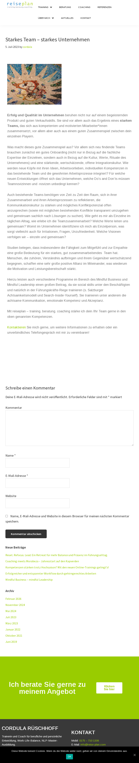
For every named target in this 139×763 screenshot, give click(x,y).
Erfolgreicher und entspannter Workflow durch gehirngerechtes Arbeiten (50, 573)
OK (69, 756)
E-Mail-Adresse (16, 476)
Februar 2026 (13, 599)
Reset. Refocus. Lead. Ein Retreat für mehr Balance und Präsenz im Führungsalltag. (56, 555)
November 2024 (15, 605)
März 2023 (11, 623)
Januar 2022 (12, 629)
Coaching (84, 7)
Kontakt (86, 18)
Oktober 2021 (13, 635)
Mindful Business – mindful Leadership (29, 579)
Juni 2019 (11, 641)
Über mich (44, 18)
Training (43, 7)
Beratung (65, 7)
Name (10, 455)
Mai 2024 (10, 611)
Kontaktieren (16, 327)
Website (10, 496)
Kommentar (13, 408)
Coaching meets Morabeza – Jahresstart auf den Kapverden (42, 561)
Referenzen (104, 7)
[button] (109, 687)
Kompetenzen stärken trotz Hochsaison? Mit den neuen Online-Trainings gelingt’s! (57, 567)
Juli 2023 (10, 617)
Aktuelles (67, 18)
